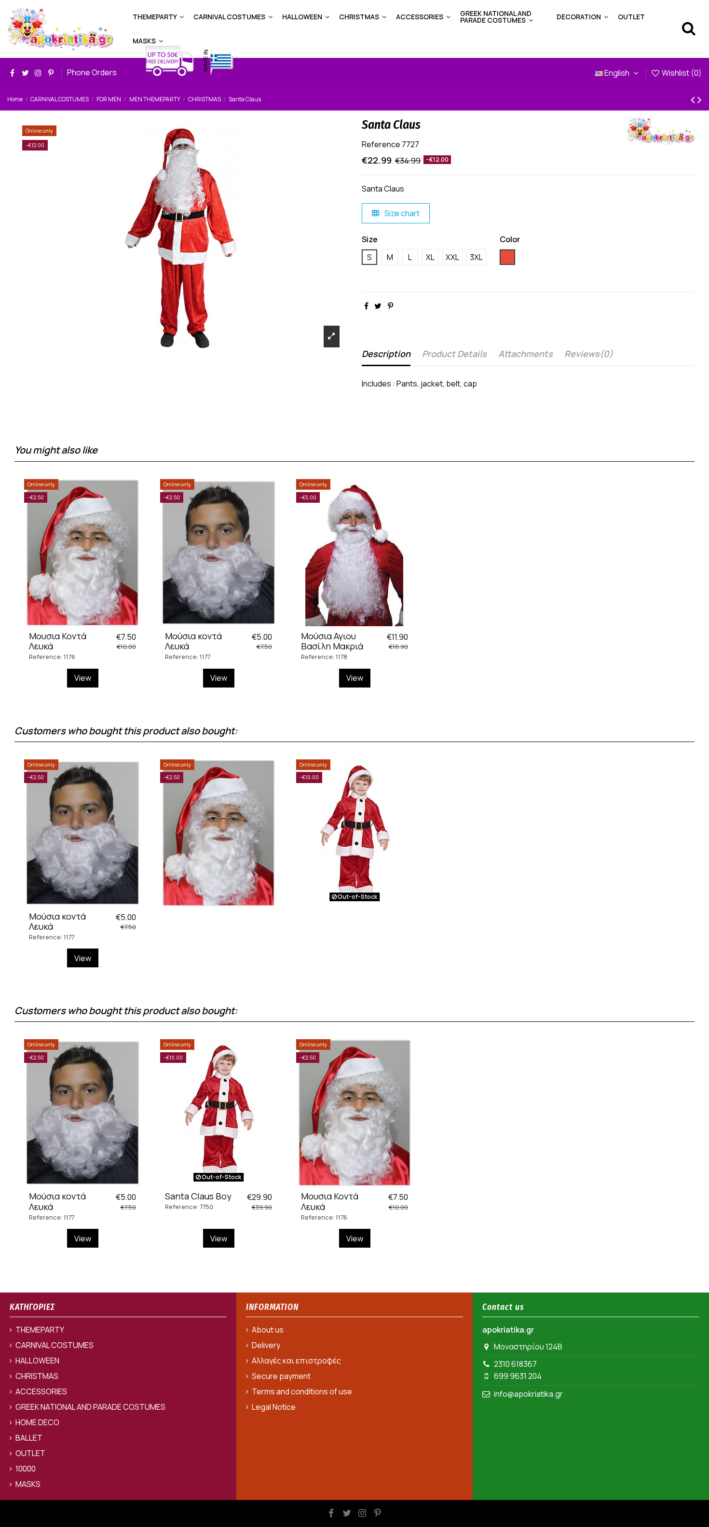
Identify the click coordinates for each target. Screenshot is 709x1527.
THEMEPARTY (39, 1329)
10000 (25, 1468)
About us (268, 1329)
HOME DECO (37, 1422)
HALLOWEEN (37, 1360)
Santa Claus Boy (198, 1196)
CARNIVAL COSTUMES (54, 1345)
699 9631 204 (518, 1376)
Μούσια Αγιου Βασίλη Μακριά (332, 641)
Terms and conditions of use (302, 1391)
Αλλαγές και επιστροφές (296, 1360)
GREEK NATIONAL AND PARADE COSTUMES (90, 1407)
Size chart (401, 213)
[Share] (366, 306)
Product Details (454, 353)
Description (386, 353)
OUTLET (30, 1453)
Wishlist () (681, 73)
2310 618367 (515, 1364)
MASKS (28, 1484)
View (82, 678)
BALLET (28, 1437)
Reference (381, 144)
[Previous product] (694, 99)
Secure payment (281, 1376)
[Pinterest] (390, 306)
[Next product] (699, 99)
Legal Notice (274, 1407)
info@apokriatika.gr (528, 1394)
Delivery (266, 1345)
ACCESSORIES (41, 1391)
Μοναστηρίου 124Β (528, 1346)
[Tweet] (378, 306)
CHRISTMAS (36, 1376)
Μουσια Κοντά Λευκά (57, 641)
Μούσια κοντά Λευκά (193, 641)
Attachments (525, 353)
